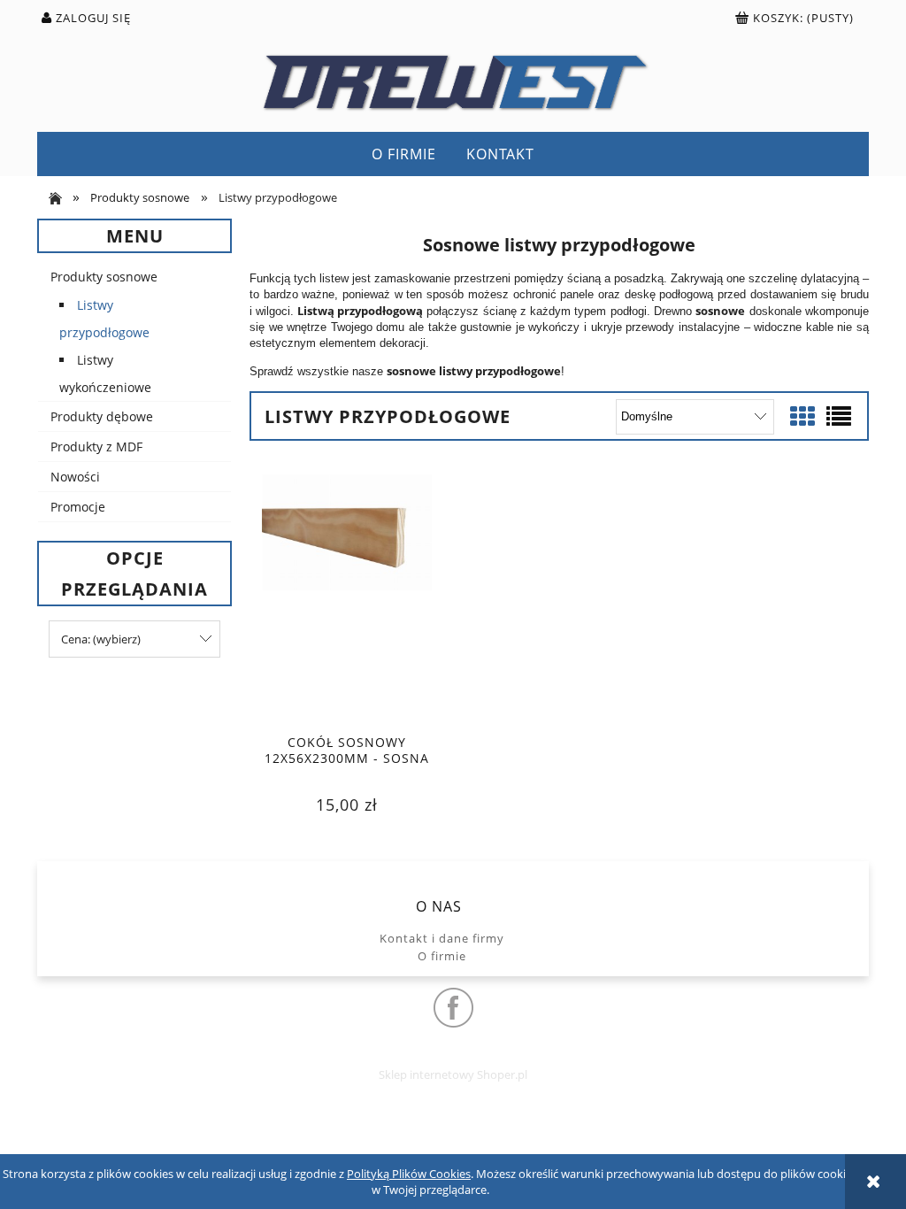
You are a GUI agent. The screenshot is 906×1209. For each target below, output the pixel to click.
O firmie (442, 956)
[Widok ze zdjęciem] (802, 416)
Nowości (75, 476)
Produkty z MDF (96, 446)
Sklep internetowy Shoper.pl (453, 1074)
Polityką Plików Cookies (409, 1174)
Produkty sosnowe (103, 276)
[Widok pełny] (838, 416)
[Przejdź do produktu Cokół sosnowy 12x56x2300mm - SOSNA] (347, 598)
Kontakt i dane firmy (442, 938)
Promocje (77, 506)
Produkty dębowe (101, 416)
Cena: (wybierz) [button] (101, 639)
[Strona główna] (453, 81)
